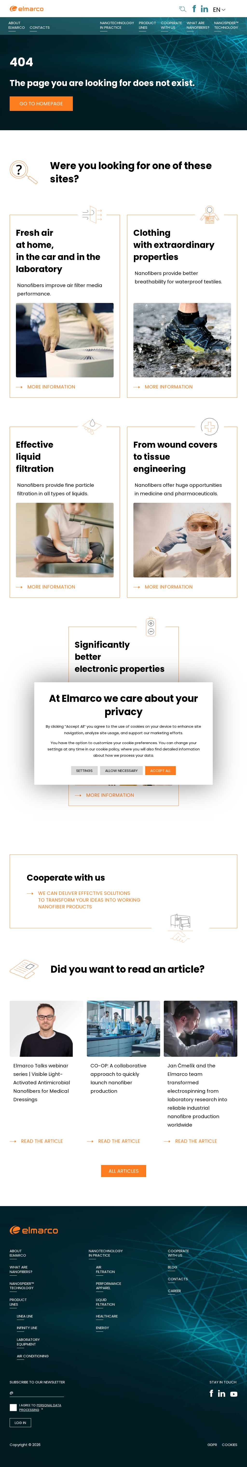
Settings (84, 770)
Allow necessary (121, 770)
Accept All (160, 770)
